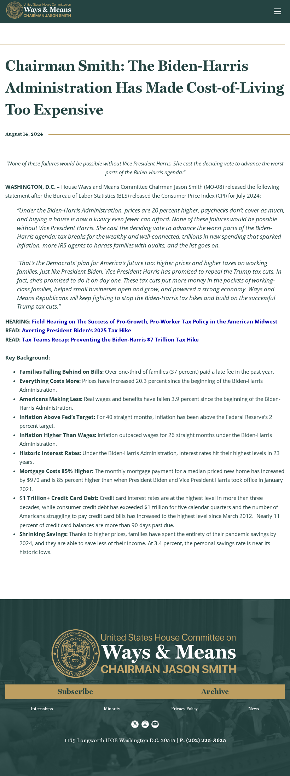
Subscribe (75, 691)
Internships (42, 708)
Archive (215, 691)
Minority (112, 708)
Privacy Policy (184, 708)
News (253, 708)
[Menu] (278, 12)
